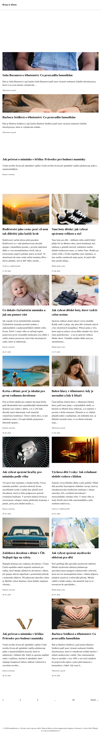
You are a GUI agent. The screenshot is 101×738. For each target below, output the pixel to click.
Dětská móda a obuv (58, 266)
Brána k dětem (9, 4)
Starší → (95, 700)
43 (73, 700)
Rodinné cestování (8, 428)
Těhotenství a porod (9, 90)
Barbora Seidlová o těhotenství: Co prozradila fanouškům (39, 117)
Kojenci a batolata (8, 174)
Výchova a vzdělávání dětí (11, 266)
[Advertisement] (50, 28)
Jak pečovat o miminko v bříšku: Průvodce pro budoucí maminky (43, 159)
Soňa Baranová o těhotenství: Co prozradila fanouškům (37, 75)
